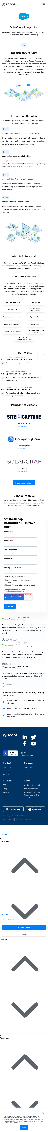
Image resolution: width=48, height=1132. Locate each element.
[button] (24, 131)
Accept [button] (24, 1127)
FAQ (4, 785)
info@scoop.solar (31, 789)
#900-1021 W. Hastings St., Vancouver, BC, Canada (33, 795)
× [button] (43, 1112)
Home (4, 834)
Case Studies (8, 920)
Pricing (6, 774)
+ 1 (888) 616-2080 (32, 785)
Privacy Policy (8, 819)
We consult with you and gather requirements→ (25, 363)
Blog (5, 789)
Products (7, 767)
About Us (28, 767)
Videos (6, 792)
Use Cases (7, 771)
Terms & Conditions (23, 819)
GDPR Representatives (28, 754)
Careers (27, 771)
